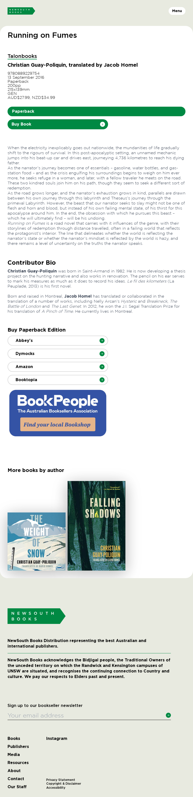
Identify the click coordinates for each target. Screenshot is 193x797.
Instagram (56, 738)
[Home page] (21, 11)
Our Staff (17, 786)
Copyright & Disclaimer (63, 783)
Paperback (23, 111)
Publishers (18, 746)
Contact (16, 778)
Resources (18, 762)
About (14, 770)
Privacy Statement (60, 779)
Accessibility (55, 787)
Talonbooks (22, 56)
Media (14, 754)
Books (14, 738)
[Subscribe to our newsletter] (168, 715)
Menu (177, 11)
